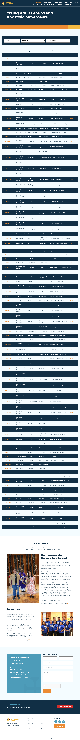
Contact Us (67, 4)
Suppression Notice (47, 2)
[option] (75, 2)
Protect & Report (68, 2)
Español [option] (76, 2)
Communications (58, 2)
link (63, 600)
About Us (35, 4)
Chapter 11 (38, 2)
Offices (43, 4)
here (68, 603)
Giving (60, 4)
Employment (51, 4)
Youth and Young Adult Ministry (13, 20)
